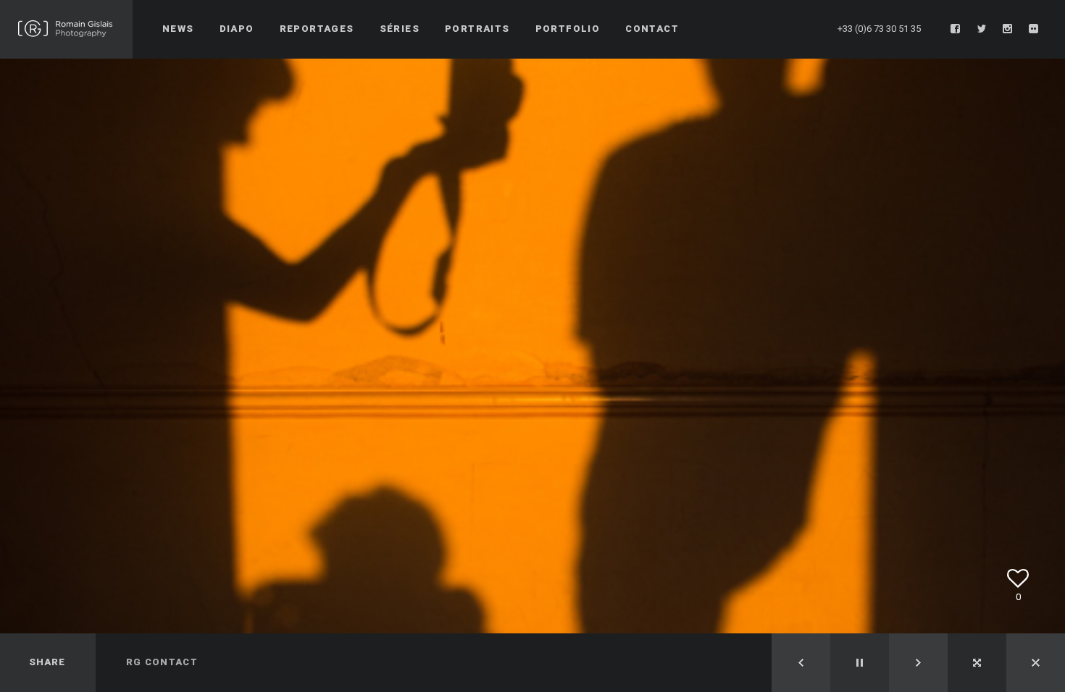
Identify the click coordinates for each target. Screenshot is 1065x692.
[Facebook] (955, 29)
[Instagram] (1008, 29)
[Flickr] (1034, 29)
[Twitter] (981, 29)
